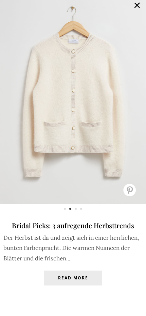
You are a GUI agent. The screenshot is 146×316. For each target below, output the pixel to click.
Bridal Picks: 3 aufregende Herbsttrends (73, 225)
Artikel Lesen (73, 283)
